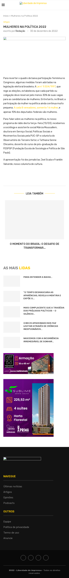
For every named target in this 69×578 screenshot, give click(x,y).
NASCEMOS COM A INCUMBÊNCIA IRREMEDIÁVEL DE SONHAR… (41, 340)
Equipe (7, 521)
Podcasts (9, 503)
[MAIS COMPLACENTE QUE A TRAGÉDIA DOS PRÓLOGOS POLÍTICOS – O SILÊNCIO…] (11, 311)
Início (6, 16)
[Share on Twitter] (51, 178)
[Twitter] (30, 557)
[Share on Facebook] (43, 178)
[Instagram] (38, 557)
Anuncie (8, 538)
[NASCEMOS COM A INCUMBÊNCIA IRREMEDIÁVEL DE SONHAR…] (11, 342)
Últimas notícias (12, 486)
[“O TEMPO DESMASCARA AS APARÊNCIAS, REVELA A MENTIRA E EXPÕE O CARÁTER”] (11, 296)
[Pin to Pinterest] (59, 178)
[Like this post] (35, 178)
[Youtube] (46, 557)
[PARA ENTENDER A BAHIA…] (11, 281)
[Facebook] (23, 557)
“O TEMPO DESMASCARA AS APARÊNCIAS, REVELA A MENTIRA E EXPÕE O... (42, 295)
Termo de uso (11, 532)
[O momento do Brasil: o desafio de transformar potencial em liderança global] (34, 219)
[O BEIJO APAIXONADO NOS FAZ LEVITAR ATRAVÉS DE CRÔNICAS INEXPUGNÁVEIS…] (11, 327)
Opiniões (8, 497)
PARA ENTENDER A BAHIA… (37, 277)
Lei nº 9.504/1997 (46, 86)
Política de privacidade (16, 527)
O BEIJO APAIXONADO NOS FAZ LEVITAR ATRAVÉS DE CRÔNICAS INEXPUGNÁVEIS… (40, 326)
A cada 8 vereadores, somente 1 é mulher (36, 107)
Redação (20, 31)
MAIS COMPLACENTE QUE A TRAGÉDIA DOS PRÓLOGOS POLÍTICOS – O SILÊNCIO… (43, 310)
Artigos (6, 22)
